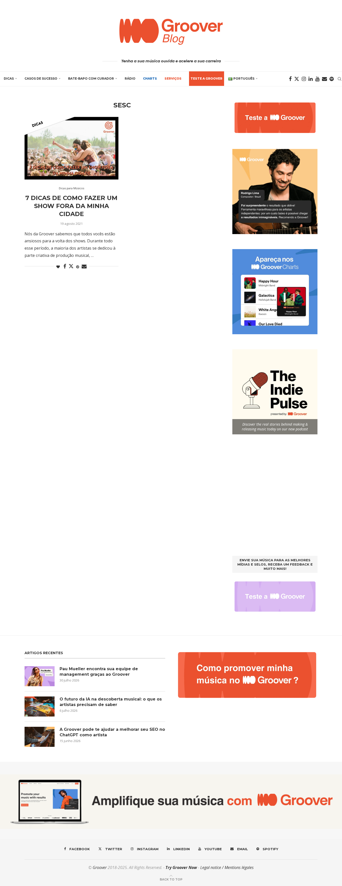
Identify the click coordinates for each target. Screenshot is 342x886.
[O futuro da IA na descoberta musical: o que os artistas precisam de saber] (40, 706)
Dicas (9, 78)
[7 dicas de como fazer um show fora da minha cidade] (71, 148)
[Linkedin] (310, 79)
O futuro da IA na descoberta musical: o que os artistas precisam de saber (111, 702)
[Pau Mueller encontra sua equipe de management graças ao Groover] (40, 676)
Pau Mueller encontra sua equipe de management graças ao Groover (99, 671)
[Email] (324, 79)
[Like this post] (58, 266)
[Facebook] (290, 79)
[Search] (339, 79)
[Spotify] (331, 79)
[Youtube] (317, 79)
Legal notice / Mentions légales (227, 867)
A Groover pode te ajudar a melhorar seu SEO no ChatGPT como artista (112, 732)
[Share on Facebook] (64, 266)
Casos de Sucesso (41, 78)
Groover (100, 867)
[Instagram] (304, 79)
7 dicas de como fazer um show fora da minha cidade (71, 206)
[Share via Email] (84, 266)
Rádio (130, 78)
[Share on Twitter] (71, 266)
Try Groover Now (181, 867)
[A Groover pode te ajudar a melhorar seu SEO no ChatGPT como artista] (40, 737)
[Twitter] (296, 79)
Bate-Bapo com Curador (91, 78)
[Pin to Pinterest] (77, 266)
